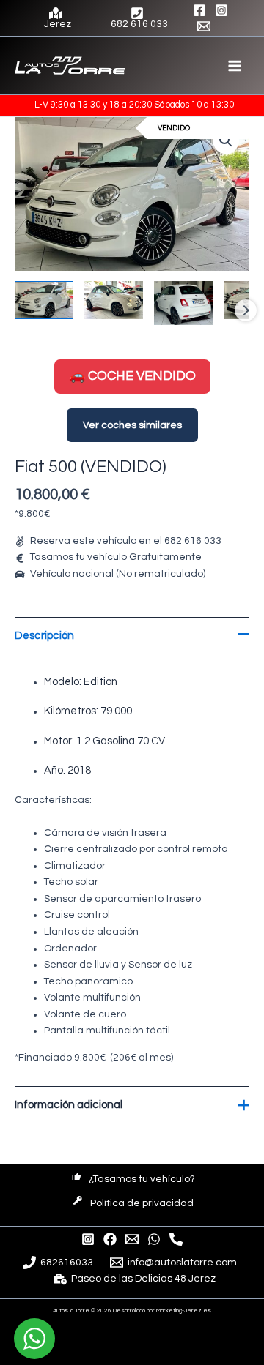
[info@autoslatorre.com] (132, 1239)
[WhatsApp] (154, 1239)
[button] (226, 140)
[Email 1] (203, 26)
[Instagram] (221, 10)
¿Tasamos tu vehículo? (142, 1179)
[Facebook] (199, 10)
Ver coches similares (132, 425)
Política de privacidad (142, 1203)
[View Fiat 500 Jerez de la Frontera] (44, 300)
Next (246, 310)
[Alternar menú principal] (235, 65)
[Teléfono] (176, 1239)
